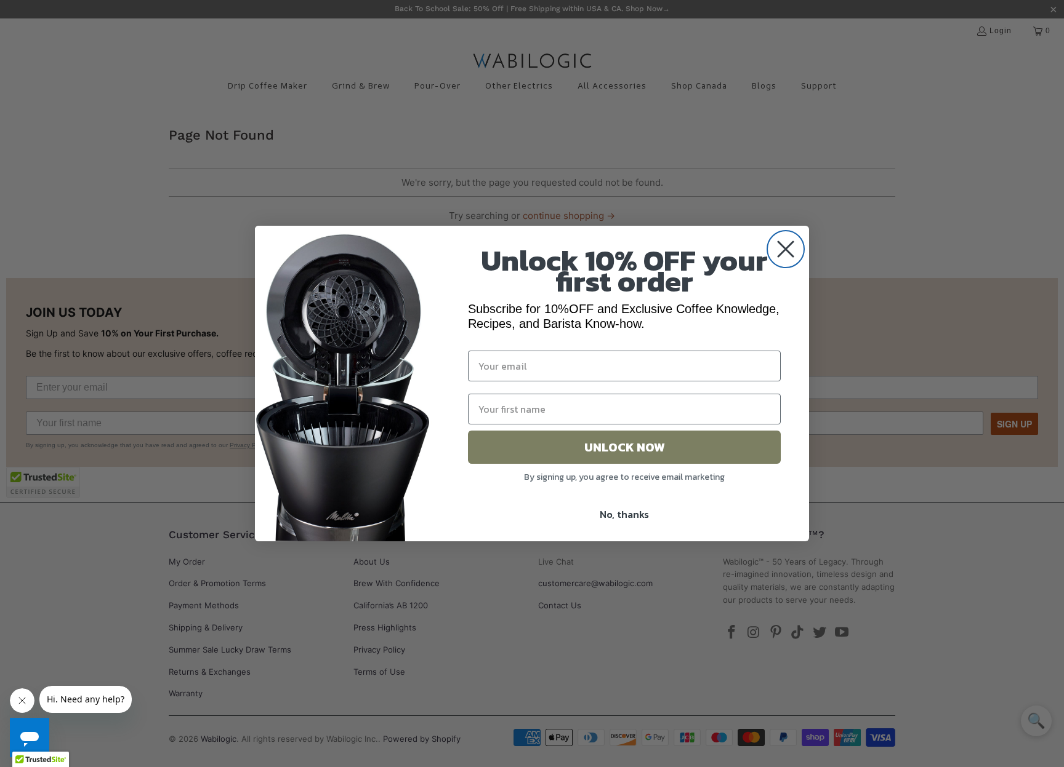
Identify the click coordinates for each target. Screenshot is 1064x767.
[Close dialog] (785, 249)
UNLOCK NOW (624, 447)
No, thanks (624, 514)
